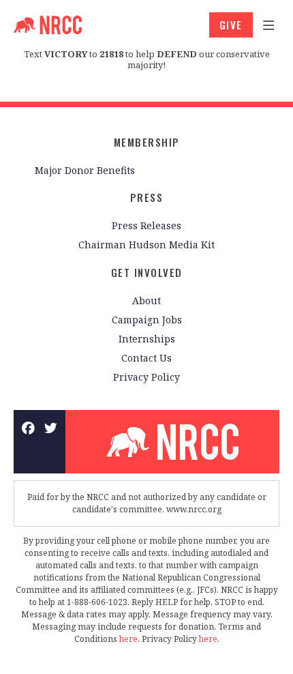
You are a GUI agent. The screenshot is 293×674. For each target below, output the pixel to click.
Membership (147, 141)
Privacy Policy (146, 376)
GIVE (231, 24)
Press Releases (146, 225)
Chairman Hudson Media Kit (146, 244)
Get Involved (147, 272)
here (128, 639)
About (146, 300)
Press (147, 197)
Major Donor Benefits (85, 170)
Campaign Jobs (147, 319)
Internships (147, 338)
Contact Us (146, 357)
